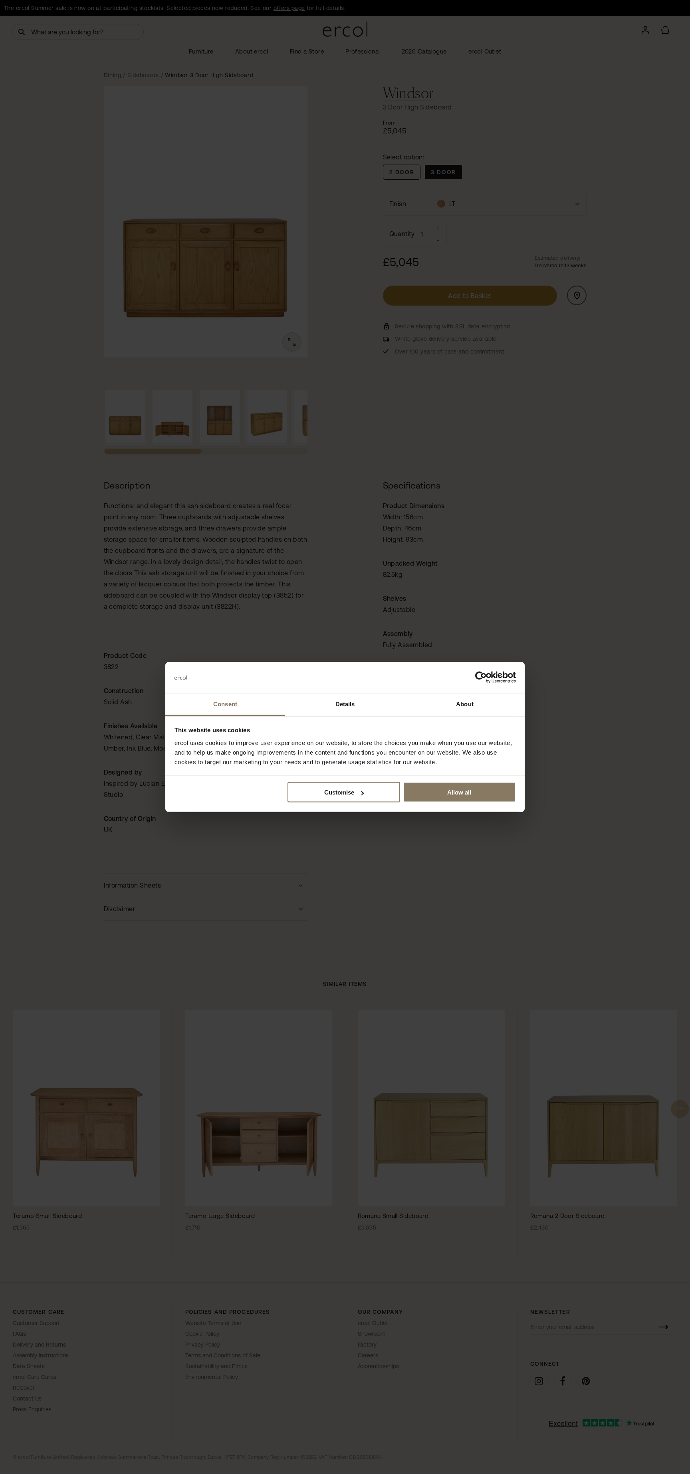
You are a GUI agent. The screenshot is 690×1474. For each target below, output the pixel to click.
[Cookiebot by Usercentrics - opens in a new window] (481, 677)
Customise (339, 792)
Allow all (459, 792)
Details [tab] (345, 703)
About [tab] (465, 703)
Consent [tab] (225, 703)
